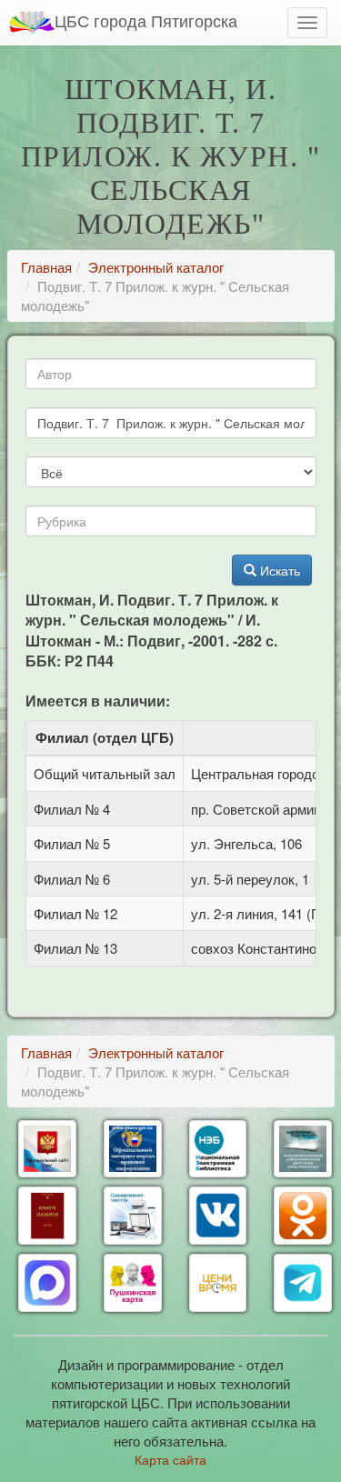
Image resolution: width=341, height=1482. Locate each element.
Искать (278, 570)
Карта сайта (170, 1459)
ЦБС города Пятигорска (146, 20)
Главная (46, 266)
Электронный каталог (156, 266)
